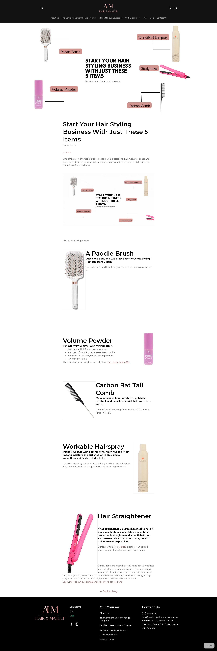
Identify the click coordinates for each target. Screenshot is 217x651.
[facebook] (71, 624)
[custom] (76, 624)
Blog (72, 616)
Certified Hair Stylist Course (113, 630)
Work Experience (108, 634)
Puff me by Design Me (118, 362)
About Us (104, 613)
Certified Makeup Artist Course (115, 625)
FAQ (72, 611)
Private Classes (107, 639)
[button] (42, 8)
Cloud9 (122, 547)
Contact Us (75, 607)
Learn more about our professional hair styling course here (92, 582)
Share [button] (68, 152)
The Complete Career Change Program (115, 619)
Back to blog (110, 591)
